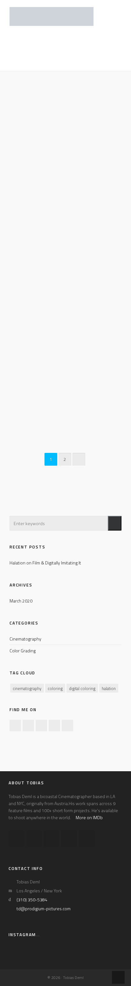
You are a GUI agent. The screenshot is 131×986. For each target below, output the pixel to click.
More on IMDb (89, 817)
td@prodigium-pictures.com (44, 908)
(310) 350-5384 (32, 899)
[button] (114, 523)
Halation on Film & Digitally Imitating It (45, 562)
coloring (55, 688)
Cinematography (25, 638)
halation (109, 688)
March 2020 (21, 600)
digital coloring (82, 688)
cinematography (27, 688)
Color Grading (23, 650)
